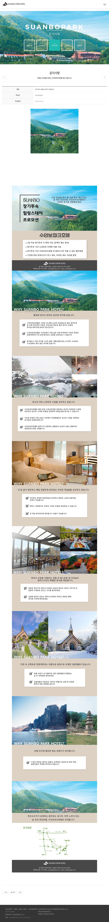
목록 (14, 892)
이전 (6, 892)
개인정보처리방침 (49, 914)
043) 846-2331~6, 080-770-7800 (19, 917)
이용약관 (40, 914)
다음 (20, 892)
